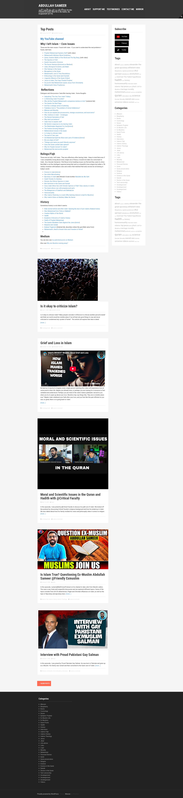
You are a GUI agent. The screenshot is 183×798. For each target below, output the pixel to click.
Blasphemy (118, 71)
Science (119, 173)
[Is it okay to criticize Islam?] (67, 280)
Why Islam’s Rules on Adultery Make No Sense (59, 197)
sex (133, 99)
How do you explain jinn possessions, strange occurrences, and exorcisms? (69, 112)
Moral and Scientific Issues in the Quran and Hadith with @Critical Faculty (70, 496)
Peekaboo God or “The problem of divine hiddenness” (62, 108)
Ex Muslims (58, 671)
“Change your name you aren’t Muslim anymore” (60, 142)
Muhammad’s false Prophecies (54, 85)
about (117, 64)
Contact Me (128, 9)
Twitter (124, 50)
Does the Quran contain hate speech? (56, 144)
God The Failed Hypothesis (130, 77)
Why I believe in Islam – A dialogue (56, 115)
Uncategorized (46, 248)
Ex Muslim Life (51, 671)
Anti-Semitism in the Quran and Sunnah (57, 183)
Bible (138, 68)
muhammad (120, 92)
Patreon (124, 43)
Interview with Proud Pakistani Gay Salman (69, 655)
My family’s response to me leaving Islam (58, 124)
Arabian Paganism (50, 227)
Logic (118, 157)
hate (123, 80)
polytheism (133, 92)
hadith (118, 80)
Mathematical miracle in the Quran (55, 131)
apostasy (124, 67)
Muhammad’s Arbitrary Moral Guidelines (57, 55)
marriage (123, 89)
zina (138, 102)
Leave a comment (58, 328)
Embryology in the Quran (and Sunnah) (56, 76)
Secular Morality (120, 99)
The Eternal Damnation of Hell (54, 117)
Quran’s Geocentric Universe (53, 62)
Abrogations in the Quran (52, 71)
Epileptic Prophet (122, 125)
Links (118, 155)
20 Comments (56, 248)
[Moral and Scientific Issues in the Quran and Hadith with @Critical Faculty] (73, 454)
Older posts (44, 683)
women (131, 102)
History (119, 137)
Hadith (46, 216)
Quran (118, 166)
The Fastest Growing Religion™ (54, 128)
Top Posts (47, 29)
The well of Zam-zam (51, 135)
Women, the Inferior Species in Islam (56, 181)
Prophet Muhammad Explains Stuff (55, 53)
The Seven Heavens (51, 64)
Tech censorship (122, 182)
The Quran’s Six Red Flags (52, 103)
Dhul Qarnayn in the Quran (52, 69)
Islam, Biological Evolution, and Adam (56, 67)
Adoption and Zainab (51, 225)
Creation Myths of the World (53, 213)
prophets (139, 92)
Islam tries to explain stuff (53, 122)
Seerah (119, 178)
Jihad (118, 150)
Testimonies (113, 9)
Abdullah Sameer (53, 6)
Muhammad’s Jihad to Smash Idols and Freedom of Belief (63, 229)
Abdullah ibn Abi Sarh (82, 177)
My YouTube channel (52, 38)
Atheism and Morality (51, 110)
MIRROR (139, 9)
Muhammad (120, 162)
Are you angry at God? (51, 140)
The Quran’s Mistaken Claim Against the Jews (59, 222)
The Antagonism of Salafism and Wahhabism (59, 190)
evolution (134, 74)
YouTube (124, 36)
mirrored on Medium (65, 64)
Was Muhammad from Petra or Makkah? (57, 211)
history (127, 80)
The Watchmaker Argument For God (56, 126)
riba (130, 96)
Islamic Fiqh (45, 599)
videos (125, 102)
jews (130, 86)
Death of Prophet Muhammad (54, 220)
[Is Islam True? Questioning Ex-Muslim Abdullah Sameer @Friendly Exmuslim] (73, 549)
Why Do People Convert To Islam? (55, 147)
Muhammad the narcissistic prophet (56, 149)
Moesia (67, 794)
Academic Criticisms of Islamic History (57, 218)
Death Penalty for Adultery (53, 179)
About (87, 9)
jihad (134, 86)
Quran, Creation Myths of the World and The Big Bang (61, 57)
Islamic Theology (62, 599)
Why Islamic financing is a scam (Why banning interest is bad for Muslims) (69, 195)
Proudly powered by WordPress (48, 794)
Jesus (119, 148)
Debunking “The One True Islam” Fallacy (57, 96)
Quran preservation (123, 169)
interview (130, 84)
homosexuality (121, 83)
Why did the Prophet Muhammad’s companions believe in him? (65, 101)
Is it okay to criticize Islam (53, 133)
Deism (119, 123)
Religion (119, 171)
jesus (126, 86)
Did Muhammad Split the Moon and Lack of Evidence (61, 138)
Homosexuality (49, 193)
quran (118, 95)
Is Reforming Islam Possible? (54, 99)
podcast (127, 92)
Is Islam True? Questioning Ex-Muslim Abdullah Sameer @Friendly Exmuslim (72, 576)
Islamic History (53, 599)
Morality (119, 160)
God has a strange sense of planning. (56, 106)
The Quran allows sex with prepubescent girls (59, 188)
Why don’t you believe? (51, 119)
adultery (126, 65)
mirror (70, 126)
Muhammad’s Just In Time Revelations (57, 74)
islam (135, 84)
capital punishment (128, 71)
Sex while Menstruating (52, 174)
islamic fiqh (119, 86)
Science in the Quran (123, 176)
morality (131, 89)
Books (119, 118)
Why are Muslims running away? (57, 243)
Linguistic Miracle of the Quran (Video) (57, 78)
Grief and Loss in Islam (56, 343)
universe (118, 102)
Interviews (65, 671)
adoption (122, 64)
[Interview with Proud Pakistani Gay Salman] (73, 629)
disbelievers (125, 74)
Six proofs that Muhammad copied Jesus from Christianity (63, 83)
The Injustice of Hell (51, 60)
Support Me (99, 9)
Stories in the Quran (123, 180)
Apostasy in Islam (50, 177)
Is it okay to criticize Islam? (58, 306)
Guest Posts (121, 132)
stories (137, 99)
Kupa (52, 502)
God (118, 77)
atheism (132, 67)
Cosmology (120, 121)
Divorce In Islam (49, 172)
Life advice (120, 153)
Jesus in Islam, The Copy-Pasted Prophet (58, 80)
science (136, 95)
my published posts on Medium (62, 240)
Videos (119, 192)
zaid (136, 102)
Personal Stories (122, 164)
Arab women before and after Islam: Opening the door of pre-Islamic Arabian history (72, 209)
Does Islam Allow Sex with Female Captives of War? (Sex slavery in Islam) (69, 186)
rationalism (125, 96)
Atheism (44, 671)
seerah (128, 99)
